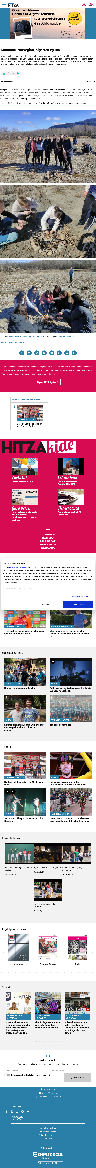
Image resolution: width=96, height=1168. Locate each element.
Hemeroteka (48, 544)
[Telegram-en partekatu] (51, 352)
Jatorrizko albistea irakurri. (13, 342)
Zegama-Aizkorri (48, 964)
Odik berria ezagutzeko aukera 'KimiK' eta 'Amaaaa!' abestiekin (70, 689)
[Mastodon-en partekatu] (36, 352)
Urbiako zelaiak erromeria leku (19, 688)
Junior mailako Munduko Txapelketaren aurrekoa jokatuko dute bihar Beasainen (70, 819)
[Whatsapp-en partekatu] (59, 352)
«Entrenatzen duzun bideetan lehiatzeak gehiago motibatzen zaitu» (24, 632)
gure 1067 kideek (18, 567)
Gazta (77, 964)
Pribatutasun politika (48, 1135)
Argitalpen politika (48, 1128)
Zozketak (48, 538)
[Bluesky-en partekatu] (44, 352)
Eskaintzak (48, 541)
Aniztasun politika (48, 1132)
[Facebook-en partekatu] (21, 352)
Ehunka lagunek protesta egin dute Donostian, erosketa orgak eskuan (47, 1025)
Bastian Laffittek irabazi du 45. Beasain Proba (30, 425)
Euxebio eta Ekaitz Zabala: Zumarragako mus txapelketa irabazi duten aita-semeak (24, 727)
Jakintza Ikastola (66, 336)
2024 (88, 82)
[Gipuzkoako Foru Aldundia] (48, 1158)
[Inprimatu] (74, 352)
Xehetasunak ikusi (80, 596)
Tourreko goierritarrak (61, 724)
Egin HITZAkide (48, 382)
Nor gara (48, 548)
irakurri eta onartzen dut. (30, 1075)
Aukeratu (46, 604)
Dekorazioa (18, 964)
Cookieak (48, 1138)
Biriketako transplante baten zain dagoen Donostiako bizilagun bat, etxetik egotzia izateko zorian (77, 1027)
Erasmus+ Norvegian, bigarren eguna (25, 336)
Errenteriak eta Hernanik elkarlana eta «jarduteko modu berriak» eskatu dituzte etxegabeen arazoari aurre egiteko (18, 1027)
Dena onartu (78, 604)
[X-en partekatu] (29, 352)
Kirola (54, 777)
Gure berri (48, 534)
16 (94, 82)
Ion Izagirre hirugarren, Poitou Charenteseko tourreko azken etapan (68, 783)
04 (91, 82)
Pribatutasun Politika (20, 1075)
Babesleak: (48, 1148)
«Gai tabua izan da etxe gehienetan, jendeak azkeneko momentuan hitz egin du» (70, 634)
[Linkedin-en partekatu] (66, 352)
